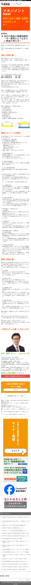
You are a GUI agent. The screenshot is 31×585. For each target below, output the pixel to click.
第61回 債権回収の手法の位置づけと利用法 (12, 538)
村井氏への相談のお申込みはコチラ (15, 376)
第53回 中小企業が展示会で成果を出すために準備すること (16, 564)
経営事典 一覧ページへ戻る (16, 396)
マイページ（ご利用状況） (16, 4)
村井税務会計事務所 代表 (7, 357)
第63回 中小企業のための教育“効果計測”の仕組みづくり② (16, 533)
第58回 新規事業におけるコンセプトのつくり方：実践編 (15, 549)
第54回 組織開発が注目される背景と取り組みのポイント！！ (16, 561)
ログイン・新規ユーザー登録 (17, 3)
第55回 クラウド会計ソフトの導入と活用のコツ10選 (14, 558)
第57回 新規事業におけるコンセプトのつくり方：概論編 (15, 552)
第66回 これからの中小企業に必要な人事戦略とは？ (14, 525)
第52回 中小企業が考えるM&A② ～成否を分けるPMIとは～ (16, 566)
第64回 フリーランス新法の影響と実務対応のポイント (15, 530)
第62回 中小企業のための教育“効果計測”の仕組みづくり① (16, 535)
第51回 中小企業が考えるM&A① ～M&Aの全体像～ (14, 569)
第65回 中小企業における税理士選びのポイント (13, 528)
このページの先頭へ (25, 579)
